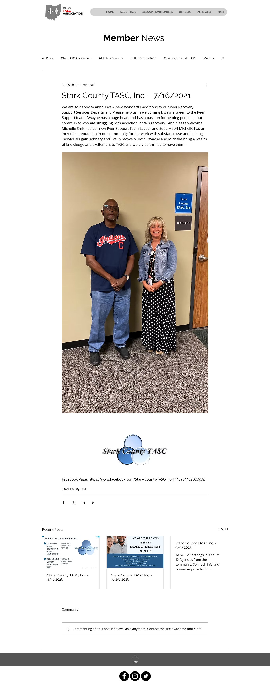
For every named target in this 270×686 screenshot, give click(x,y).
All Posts (47, 58)
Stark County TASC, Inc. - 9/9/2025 (195, 545)
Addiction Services (110, 58)
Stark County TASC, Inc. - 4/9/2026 (67, 577)
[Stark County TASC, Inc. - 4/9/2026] (70, 552)
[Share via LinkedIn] (83, 502)
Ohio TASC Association (76, 58)
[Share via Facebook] (64, 502)
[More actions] (205, 84)
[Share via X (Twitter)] (73, 502)
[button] (223, 58)
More (207, 58)
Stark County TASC (75, 489)
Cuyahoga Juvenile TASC (180, 58)
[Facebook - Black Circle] (124, 676)
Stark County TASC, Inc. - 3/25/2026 (131, 577)
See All (223, 529)
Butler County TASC (143, 58)
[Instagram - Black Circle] (135, 676)
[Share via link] (93, 502)
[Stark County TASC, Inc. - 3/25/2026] (135, 552)
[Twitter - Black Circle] (146, 676)
